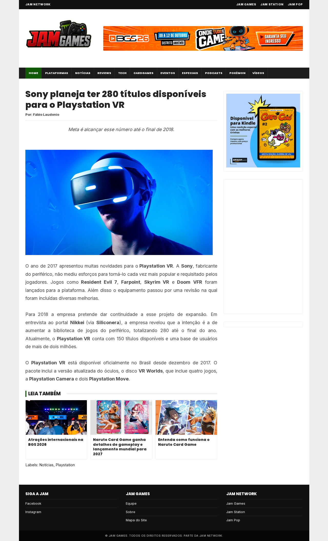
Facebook (33, 503)
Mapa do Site (136, 520)
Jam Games (246, 4)
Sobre (130, 512)
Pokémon (237, 73)
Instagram (33, 512)
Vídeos (258, 73)
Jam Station (272, 4)
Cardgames (143, 73)
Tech (122, 73)
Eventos (167, 73)
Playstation (65, 464)
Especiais (190, 73)
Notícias (82, 73)
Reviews (104, 73)
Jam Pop (295, 4)
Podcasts (213, 73)
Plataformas (56, 73)
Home (33, 73)
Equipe (131, 503)
